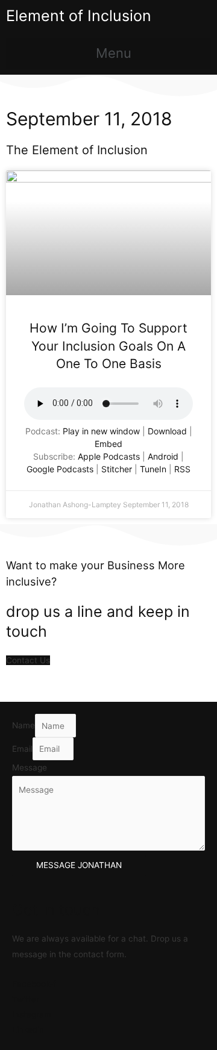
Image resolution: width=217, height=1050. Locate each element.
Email (22, 749)
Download (167, 431)
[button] (108, 53)
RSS (182, 469)
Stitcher (116, 469)
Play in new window (101, 431)
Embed (108, 444)
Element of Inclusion (78, 16)
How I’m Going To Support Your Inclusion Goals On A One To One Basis (108, 345)
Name (23, 726)
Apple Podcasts (109, 456)
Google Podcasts (60, 469)
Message (29, 767)
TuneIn (153, 469)
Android (163, 456)
